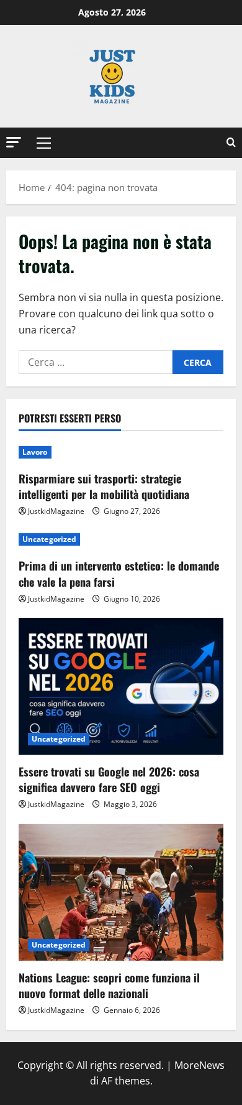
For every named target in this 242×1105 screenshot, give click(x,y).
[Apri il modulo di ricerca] (231, 143)
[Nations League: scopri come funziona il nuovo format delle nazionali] (121, 892)
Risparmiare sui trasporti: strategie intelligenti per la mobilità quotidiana (104, 486)
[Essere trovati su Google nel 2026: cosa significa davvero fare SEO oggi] (121, 686)
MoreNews (199, 1065)
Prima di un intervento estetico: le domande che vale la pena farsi (119, 573)
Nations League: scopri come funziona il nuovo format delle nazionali (109, 985)
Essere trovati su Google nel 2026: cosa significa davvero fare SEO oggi (109, 779)
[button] (13, 142)
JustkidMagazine (56, 511)
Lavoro (35, 452)
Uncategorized (49, 539)
